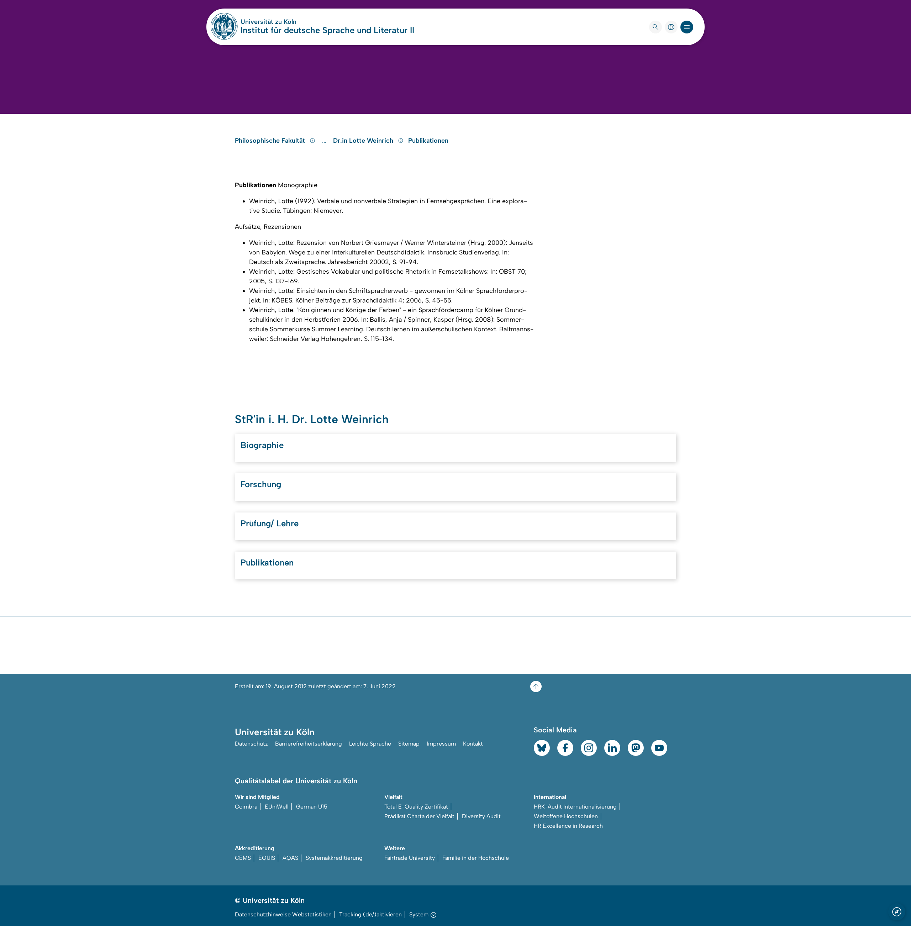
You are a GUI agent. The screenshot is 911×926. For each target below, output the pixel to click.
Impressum (441, 743)
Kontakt (473, 743)
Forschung (261, 484)
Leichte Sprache (370, 743)
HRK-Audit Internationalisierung (575, 806)
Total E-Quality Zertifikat (416, 806)
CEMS (243, 857)
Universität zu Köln (290, 22)
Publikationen (428, 140)
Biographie (262, 445)
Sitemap (409, 743)
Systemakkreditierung (334, 857)
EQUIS (266, 857)
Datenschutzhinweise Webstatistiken (283, 914)
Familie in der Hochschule (475, 857)
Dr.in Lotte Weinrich (364, 140)
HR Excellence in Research (568, 825)
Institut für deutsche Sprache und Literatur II (327, 30)
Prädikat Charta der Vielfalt (419, 816)
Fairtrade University (409, 857)
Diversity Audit (481, 816)
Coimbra (246, 806)
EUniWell (277, 806)
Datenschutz (251, 743)
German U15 (311, 806)
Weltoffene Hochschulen (566, 816)
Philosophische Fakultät (271, 140)
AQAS (290, 857)
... (325, 140)
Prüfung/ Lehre (270, 523)
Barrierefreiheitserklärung (308, 743)
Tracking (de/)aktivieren (370, 914)
